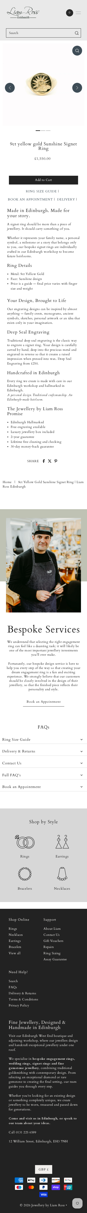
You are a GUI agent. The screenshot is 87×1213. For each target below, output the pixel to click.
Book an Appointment (21, 787)
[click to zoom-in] (77, 51)
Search (13, 981)
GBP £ (44, 1169)
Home (7, 482)
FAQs (13, 987)
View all (15, 953)
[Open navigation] (78, 12)
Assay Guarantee (55, 959)
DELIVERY (66, 199)
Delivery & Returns (18, 751)
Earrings (15, 941)
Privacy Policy (19, 1006)
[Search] (77, 33)
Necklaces (16, 935)
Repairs (49, 947)
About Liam (52, 929)
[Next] (77, 88)
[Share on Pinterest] (56, 461)
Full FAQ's (11, 775)
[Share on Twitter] (50, 461)
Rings (13, 929)
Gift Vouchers (54, 941)
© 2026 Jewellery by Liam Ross (42, 1205)
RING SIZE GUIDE (41, 191)
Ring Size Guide (16, 739)
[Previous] (10, 88)
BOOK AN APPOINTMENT (30, 199)
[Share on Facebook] (44, 461)
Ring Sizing (52, 953)
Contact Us (11, 763)
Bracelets (15, 947)
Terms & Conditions (23, 999)
